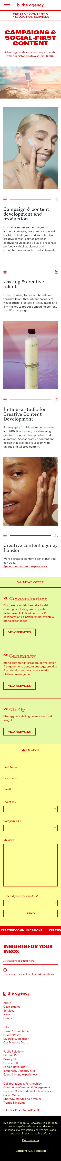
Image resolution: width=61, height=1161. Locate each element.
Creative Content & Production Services (29, 1091)
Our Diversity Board (15, 1042)
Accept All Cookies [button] (31, 1151)
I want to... (9, 802)
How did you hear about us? (20, 896)
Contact (8, 1018)
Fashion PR (10, 1055)
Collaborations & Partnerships (22, 1083)
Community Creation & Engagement (26, 1087)
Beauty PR (9, 1059)
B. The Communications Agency (30, 5)
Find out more (30, 1140)
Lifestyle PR (10, 1063)
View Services (19, 632)
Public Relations (13, 1051)
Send (30, 913)
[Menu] (7, 5)
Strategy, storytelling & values (22, 1098)
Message (8, 840)
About (7, 1002)
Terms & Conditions (43, 973)
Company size (12, 821)
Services (8, 1010)
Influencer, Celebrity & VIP (19, 1070)
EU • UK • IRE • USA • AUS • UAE (22, 1110)
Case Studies (11, 1006)
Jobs (6, 1027)
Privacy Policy (12, 1034)
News (7, 1014)
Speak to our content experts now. (25, 566)
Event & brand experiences (20, 1074)
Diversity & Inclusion (16, 1038)
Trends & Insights (14, 1102)
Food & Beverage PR (16, 1066)
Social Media (11, 1095)
